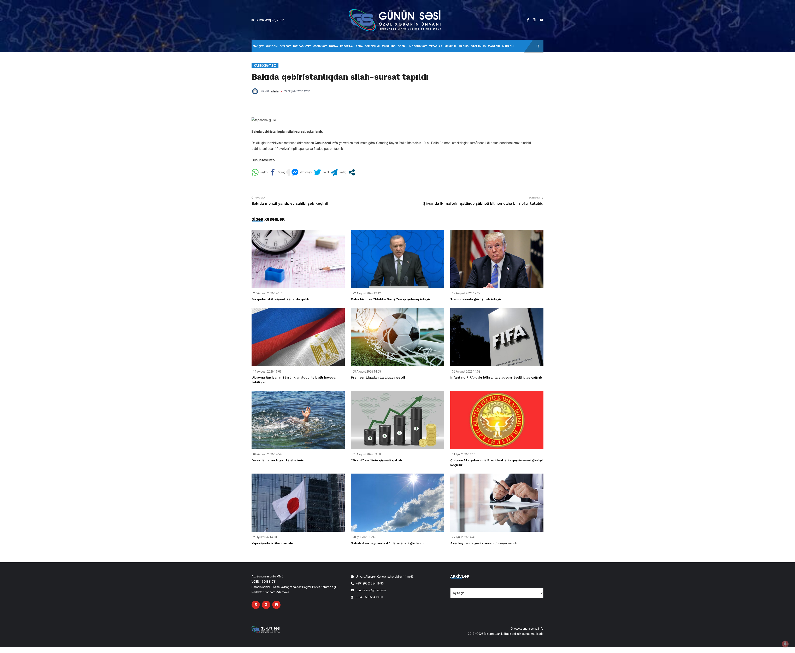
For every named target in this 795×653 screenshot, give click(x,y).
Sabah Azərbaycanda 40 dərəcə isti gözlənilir (388, 543)
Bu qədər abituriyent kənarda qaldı (280, 299)
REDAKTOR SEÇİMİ (368, 46)
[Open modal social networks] (351, 172)
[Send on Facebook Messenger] (301, 172)
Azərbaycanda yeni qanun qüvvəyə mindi (483, 543)
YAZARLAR (435, 46)
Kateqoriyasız (265, 65)
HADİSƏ (464, 46)
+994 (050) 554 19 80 (370, 583)
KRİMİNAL (450, 46)
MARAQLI (508, 46)
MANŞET (258, 46)
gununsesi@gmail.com (371, 590)
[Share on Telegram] (338, 172)
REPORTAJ (347, 46)
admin (274, 91)
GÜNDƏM (272, 46)
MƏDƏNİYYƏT (418, 46)
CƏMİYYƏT (320, 46)
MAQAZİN (494, 46)
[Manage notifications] (785, 644)
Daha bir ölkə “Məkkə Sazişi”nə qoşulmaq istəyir (390, 299)
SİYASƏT (285, 46)
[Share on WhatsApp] (259, 172)
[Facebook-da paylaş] (277, 172)
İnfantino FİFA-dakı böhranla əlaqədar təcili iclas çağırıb (496, 377)
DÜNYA (333, 46)
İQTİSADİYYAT (302, 46)
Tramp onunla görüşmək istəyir (475, 299)
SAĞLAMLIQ (478, 46)
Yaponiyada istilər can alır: (273, 543)
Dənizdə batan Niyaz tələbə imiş (278, 460)
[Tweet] (321, 172)
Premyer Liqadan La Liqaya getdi (378, 377)
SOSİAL (402, 46)
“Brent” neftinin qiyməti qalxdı (376, 460)
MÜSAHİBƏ (389, 46)
